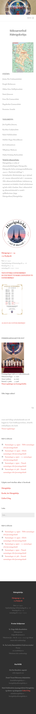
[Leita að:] (18, 515)
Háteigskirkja (18, 6)
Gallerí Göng (26, 691)
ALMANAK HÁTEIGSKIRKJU (13, 323)
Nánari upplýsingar (8, 429)
